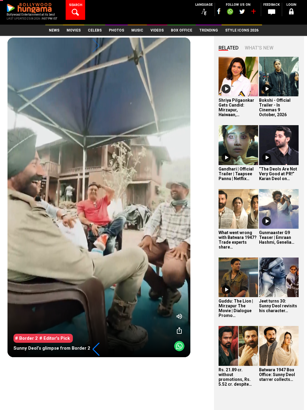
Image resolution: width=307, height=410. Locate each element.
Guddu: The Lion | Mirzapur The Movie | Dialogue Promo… (236, 308)
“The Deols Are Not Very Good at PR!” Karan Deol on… (278, 174)
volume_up (179, 316)
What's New (259, 48)
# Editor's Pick (54, 338)
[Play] (226, 88)
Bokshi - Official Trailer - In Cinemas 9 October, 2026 (275, 107)
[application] (98, 197)
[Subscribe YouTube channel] (253, 12)
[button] (96, 349)
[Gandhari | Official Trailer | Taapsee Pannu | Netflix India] (238, 145)
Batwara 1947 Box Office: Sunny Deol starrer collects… (277, 374)
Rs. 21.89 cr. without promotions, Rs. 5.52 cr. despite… (235, 377)
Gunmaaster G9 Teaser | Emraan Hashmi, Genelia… (276, 237)
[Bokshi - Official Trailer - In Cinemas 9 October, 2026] (279, 76)
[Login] (291, 12)
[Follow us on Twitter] (242, 11)
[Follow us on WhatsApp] (230, 12)
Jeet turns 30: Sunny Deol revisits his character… (278, 306)
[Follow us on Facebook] (219, 11)
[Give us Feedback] (271, 12)
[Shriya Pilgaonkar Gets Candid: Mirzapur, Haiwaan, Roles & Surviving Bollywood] (238, 76)
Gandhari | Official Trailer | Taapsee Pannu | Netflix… (236, 174)
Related (229, 48)
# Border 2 (26, 338)
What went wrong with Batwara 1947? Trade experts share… (238, 239)
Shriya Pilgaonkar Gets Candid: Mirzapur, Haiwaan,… (236, 107)
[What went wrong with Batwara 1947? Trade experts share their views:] (238, 209)
